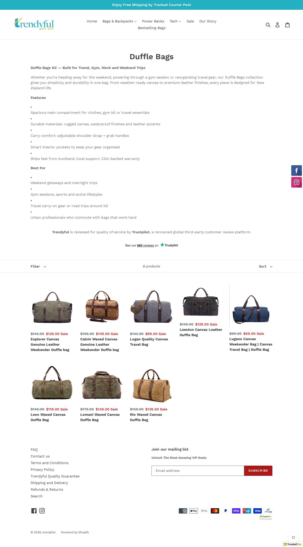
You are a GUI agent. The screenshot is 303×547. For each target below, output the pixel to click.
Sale (190, 21)
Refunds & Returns (47, 489)
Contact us (40, 456)
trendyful (49, 532)
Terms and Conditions (49, 463)
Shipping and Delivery (49, 483)
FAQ (34, 449)
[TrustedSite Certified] (265, 517)
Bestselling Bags (151, 28)
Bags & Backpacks (118, 21)
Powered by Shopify (75, 532)
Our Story (207, 21)
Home (92, 21)
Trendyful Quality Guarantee (55, 476)
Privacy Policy (42, 469)
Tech (174, 21)
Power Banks (153, 21)
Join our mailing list (170, 449)
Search (37, 496)
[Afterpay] (268, 510)
